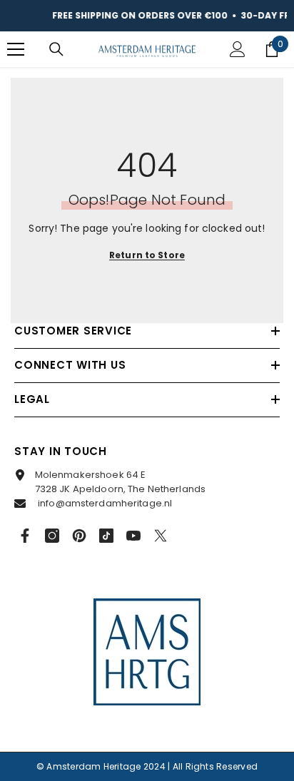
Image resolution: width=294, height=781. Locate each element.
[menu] (15, 49)
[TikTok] (106, 535)
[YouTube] (133, 535)
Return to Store (147, 255)
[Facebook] (25, 535)
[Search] (56, 49)
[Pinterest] (79, 535)
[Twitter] (160, 535)
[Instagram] (52, 535)
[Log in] (237, 49)
